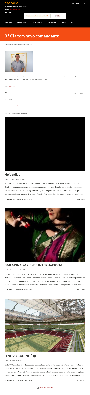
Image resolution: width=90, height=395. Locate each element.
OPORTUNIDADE (37, 22)
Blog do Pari (12, 3)
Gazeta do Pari (51, 22)
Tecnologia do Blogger (46, 388)
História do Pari (22, 22)
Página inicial (8, 22)
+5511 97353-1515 (14, 9)
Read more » (81, 199)
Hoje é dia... (12, 174)
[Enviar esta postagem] (6, 93)
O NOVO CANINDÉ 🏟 (20, 356)
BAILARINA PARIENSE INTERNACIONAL (34, 265)
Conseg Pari (12, 86)
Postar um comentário (12, 106)
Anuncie (63, 22)
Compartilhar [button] (78, 93)
